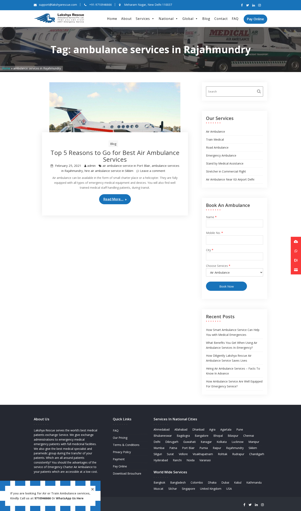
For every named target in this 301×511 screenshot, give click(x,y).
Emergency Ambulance (221, 155)
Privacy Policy (122, 452)
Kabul (237, 482)
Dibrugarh (171, 442)
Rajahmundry (235, 448)
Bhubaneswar (163, 436)
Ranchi (177, 460)
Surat (170, 454)
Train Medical (215, 139)
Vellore (183, 454)
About (126, 18)
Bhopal (218, 436)
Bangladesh (178, 482)
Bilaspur (233, 436)
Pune (239, 429)
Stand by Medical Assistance (224, 163)
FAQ (235, 18)
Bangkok (159, 482)
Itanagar (206, 442)
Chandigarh (256, 454)
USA (229, 489)
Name (211, 217)
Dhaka (212, 482)
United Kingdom (210, 489)
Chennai (248, 436)
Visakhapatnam (203, 454)
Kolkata (222, 442)
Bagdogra (183, 436)
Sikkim (253, 448)
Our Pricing (120, 438)
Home (112, 18)
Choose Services (218, 266)
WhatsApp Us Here (70, 498)
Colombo (197, 482)
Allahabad (180, 429)
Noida (191, 460)
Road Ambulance (217, 147)
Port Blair (188, 448)
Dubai (225, 482)
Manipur (253, 442)
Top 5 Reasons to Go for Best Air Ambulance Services (115, 156)
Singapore (188, 489)
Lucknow (237, 442)
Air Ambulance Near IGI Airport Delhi (230, 179)
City (209, 250)
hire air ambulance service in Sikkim (109, 171)
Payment (119, 459)
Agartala (225, 429)
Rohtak (222, 454)
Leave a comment (152, 171)
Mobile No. (214, 233)
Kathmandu (254, 482)
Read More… (113, 199)
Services (143, 18)
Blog (206, 18)
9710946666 (42, 498)
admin (91, 166)
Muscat (158, 489)
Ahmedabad (162, 429)
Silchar (172, 489)
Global (188, 18)
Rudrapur (238, 454)
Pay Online (255, 19)
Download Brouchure (127, 473)
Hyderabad (161, 460)
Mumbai (159, 448)
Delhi (157, 442)
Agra (212, 429)
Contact (221, 18)
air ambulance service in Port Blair (126, 166)
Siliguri (158, 454)
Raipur (217, 448)
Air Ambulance (215, 131)
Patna (173, 448)
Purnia (203, 448)
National (166, 18)
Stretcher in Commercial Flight (226, 171)
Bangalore (201, 436)
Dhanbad (198, 429)
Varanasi (205, 460)
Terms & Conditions (126, 445)
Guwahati (189, 442)
